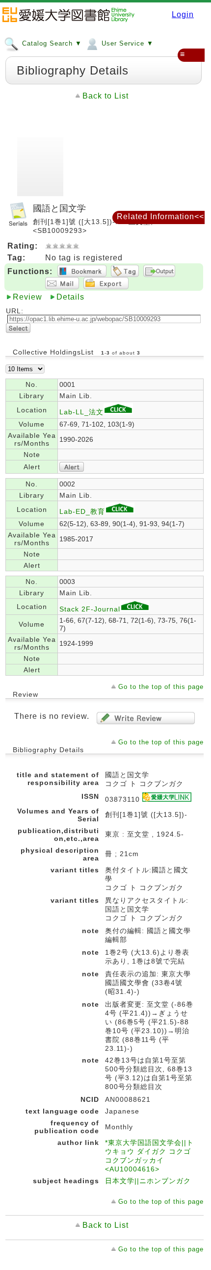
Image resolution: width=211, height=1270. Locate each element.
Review (27, 297)
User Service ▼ (126, 43)
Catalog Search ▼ (51, 43)
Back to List (105, 96)
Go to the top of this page (161, 686)
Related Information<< (160, 216)
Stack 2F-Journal (89, 609)
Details (70, 297)
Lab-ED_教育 (82, 511)
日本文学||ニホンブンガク (148, 1181)
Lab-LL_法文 (81, 412)
